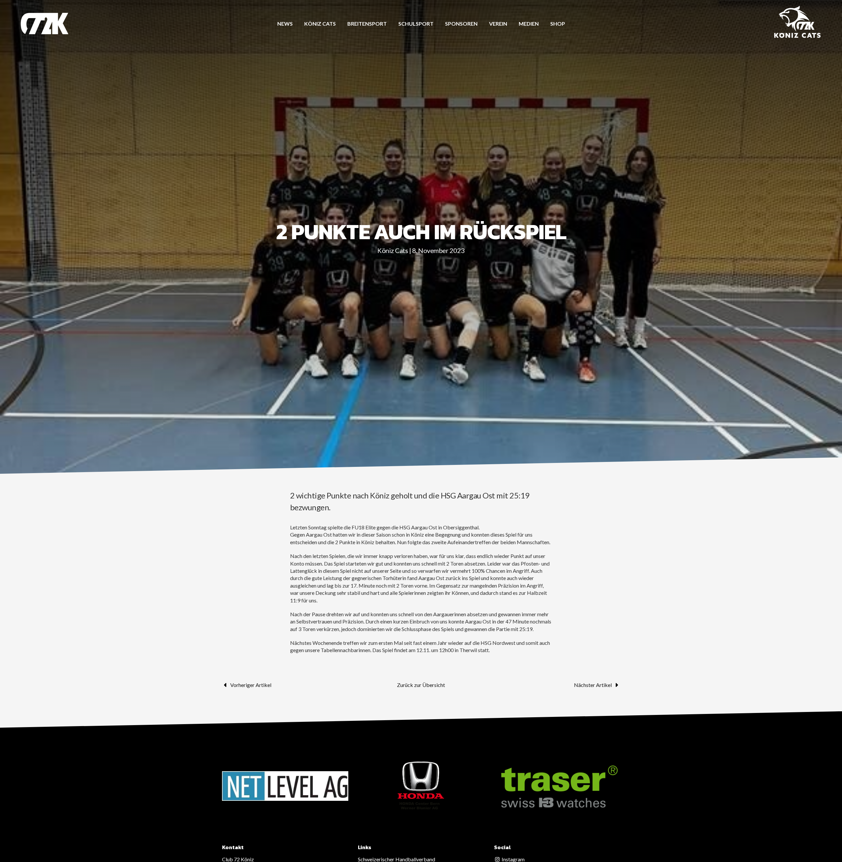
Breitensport (367, 23)
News (285, 23)
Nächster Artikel (593, 685)
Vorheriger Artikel (250, 685)
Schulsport (415, 23)
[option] (285, 786)
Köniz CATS (320, 23)
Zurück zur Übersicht (421, 685)
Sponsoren (461, 23)
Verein (498, 23)
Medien (529, 23)
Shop (557, 23)
